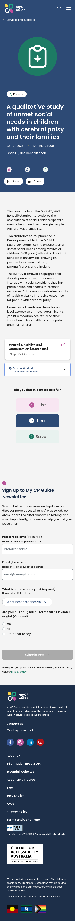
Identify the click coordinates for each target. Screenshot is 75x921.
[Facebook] (10, 741)
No (8, 629)
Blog (10, 788)
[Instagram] (20, 741)
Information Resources (24, 763)
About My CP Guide (21, 780)
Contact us (15, 723)
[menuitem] (27, 602)
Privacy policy (19, 671)
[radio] (36, 623)
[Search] (60, 8)
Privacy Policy (17, 812)
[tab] (37, 369)
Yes (9, 624)
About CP (14, 755)
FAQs (10, 804)
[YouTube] (40, 741)
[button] (15, 8)
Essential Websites (20, 772)
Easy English (15, 796)
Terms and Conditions (23, 820)
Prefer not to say (19, 634)
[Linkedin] (30, 741)
